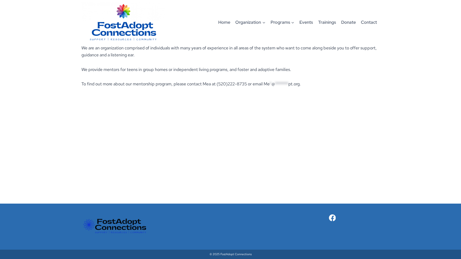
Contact (369, 22)
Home (224, 22)
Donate (348, 22)
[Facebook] (332, 218)
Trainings (327, 22)
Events (306, 22)
